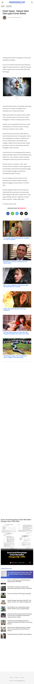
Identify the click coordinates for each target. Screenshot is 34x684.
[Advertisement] (17, 37)
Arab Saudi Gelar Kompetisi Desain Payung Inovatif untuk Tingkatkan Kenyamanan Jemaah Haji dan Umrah (20, 615)
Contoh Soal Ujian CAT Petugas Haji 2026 (19, 593)
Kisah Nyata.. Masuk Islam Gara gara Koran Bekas (16, 12)
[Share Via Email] (26, 213)
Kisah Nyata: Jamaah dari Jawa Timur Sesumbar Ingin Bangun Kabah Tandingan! (20, 587)
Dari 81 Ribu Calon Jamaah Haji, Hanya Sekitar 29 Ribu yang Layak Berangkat (18, 607)
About (11, 677)
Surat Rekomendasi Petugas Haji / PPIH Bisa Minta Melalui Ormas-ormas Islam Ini (20, 574)
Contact (16, 677)
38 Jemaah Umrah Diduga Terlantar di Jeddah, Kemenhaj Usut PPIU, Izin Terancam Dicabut (20, 622)
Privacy (22, 677)
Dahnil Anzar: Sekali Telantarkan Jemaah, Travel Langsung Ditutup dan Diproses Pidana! (19, 629)
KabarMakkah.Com (16, 17)
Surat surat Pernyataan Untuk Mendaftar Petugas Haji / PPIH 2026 (16, 520)
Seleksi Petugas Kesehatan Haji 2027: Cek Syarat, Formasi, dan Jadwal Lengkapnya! (19, 601)
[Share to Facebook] (8, 213)
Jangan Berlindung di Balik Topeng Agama (20, 634)
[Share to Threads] (21, 213)
